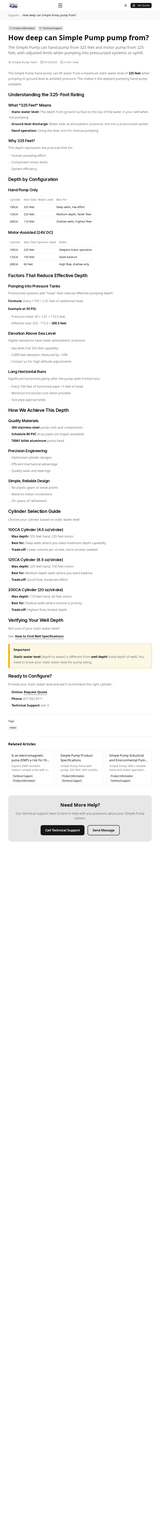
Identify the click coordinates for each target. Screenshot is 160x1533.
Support (13, 15)
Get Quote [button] (144, 5)
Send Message (104, 830)
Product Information (24, 28)
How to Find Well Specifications (39, 636)
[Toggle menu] (60, 5)
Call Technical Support (62, 830)
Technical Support (52, 28)
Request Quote (35, 692)
